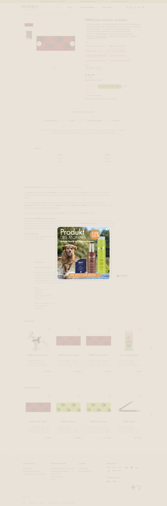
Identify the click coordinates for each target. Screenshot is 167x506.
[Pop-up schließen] (107, 229)
